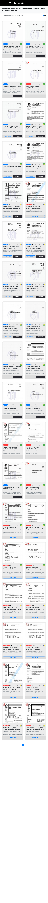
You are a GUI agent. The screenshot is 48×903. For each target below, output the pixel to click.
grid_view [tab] (43, 15)
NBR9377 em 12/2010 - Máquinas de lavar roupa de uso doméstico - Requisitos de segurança (35, 608)
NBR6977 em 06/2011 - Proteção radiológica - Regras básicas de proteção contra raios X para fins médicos (12, 608)
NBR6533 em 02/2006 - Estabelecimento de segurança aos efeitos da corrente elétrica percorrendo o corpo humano (12, 528)
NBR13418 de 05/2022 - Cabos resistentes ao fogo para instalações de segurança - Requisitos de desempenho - (12, 87)
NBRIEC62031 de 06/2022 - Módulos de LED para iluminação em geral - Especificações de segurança (12, 247)
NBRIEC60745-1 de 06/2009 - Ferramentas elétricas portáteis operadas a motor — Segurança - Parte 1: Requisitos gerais (12, 167)
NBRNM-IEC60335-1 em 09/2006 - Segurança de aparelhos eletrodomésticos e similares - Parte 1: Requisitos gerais (35, 207)
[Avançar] (27, 745)
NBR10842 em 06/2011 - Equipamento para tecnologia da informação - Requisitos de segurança (35, 528)
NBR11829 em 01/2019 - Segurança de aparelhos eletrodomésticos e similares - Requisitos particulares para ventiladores (35, 488)
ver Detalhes (8, 56)
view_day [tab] (45, 15)
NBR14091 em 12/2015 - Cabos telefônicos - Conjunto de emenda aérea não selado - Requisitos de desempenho (12, 688)
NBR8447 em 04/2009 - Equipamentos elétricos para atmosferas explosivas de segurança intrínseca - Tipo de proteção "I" (35, 568)
